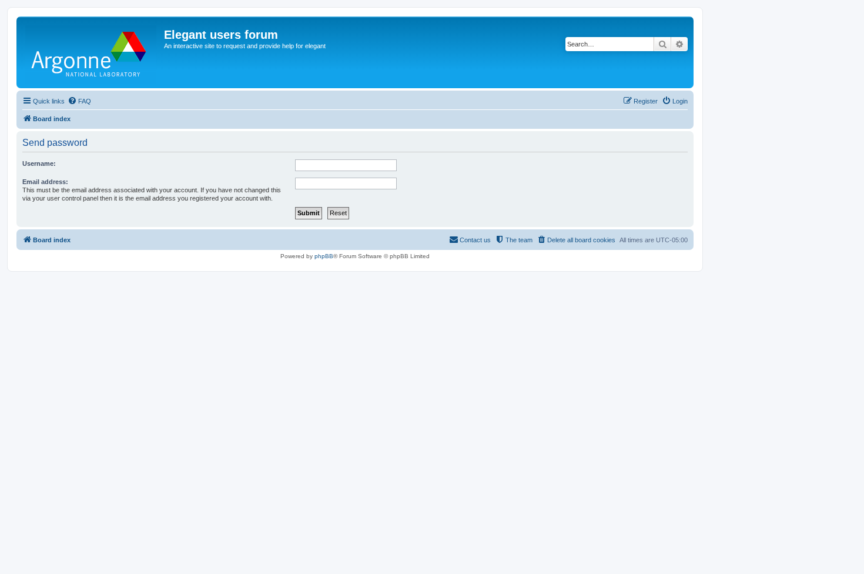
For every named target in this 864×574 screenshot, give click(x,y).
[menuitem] (79, 101)
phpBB (323, 256)
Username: (39, 163)
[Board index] (91, 52)
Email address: (45, 181)
